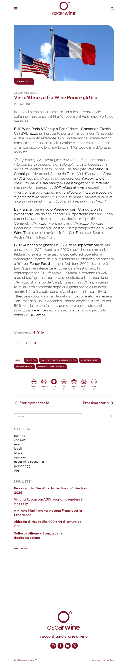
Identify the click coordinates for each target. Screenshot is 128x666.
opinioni (20, 457)
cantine (19, 435)
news (18, 453)
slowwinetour (24, 366)
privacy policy (106, 660)
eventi (19, 444)
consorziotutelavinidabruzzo (58, 360)
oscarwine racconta (29, 461)
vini (16, 471)
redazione (22, 104)
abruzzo (31, 360)
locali (18, 448)
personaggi (22, 466)
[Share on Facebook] (34, 332)
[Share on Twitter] (38, 332)
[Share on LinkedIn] (43, 332)
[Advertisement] (64, 575)
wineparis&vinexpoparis (51, 366)
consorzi (20, 440)
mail (94, 660)
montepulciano (89, 360)
